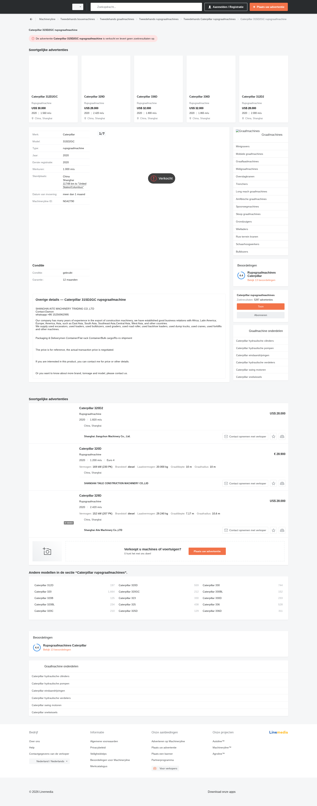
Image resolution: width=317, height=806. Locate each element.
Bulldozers (242, 251)
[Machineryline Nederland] (48, 7)
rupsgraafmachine (73, 148)
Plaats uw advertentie (207, 551)
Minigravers (242, 146)
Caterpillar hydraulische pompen (255, 348)
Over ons (34, 741)
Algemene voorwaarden (104, 741)
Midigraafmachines (247, 168)
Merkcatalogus (98, 766)
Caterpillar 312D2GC (45, 96)
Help (31, 747)
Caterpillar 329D (94, 96)
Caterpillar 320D (90, 448)
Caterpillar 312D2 (253, 96)
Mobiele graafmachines (249, 153)
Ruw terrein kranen (247, 236)
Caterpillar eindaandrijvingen (252, 355)
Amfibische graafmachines (251, 199)
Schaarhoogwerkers (247, 244)
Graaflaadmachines (247, 161)
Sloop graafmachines (248, 214)
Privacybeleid (98, 747)
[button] (273, 436)
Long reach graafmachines (251, 191)
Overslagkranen (245, 176)
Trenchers (242, 183)
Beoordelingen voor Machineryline (110, 760)
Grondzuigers (244, 221)
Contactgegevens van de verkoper (49, 753)
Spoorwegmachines (247, 206)
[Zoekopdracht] (94, 7)
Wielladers (242, 229)
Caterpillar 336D (147, 96)
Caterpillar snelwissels (249, 376)
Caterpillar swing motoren (251, 369)
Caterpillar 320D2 (91, 408)
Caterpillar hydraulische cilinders (255, 340)
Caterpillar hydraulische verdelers (255, 362)
